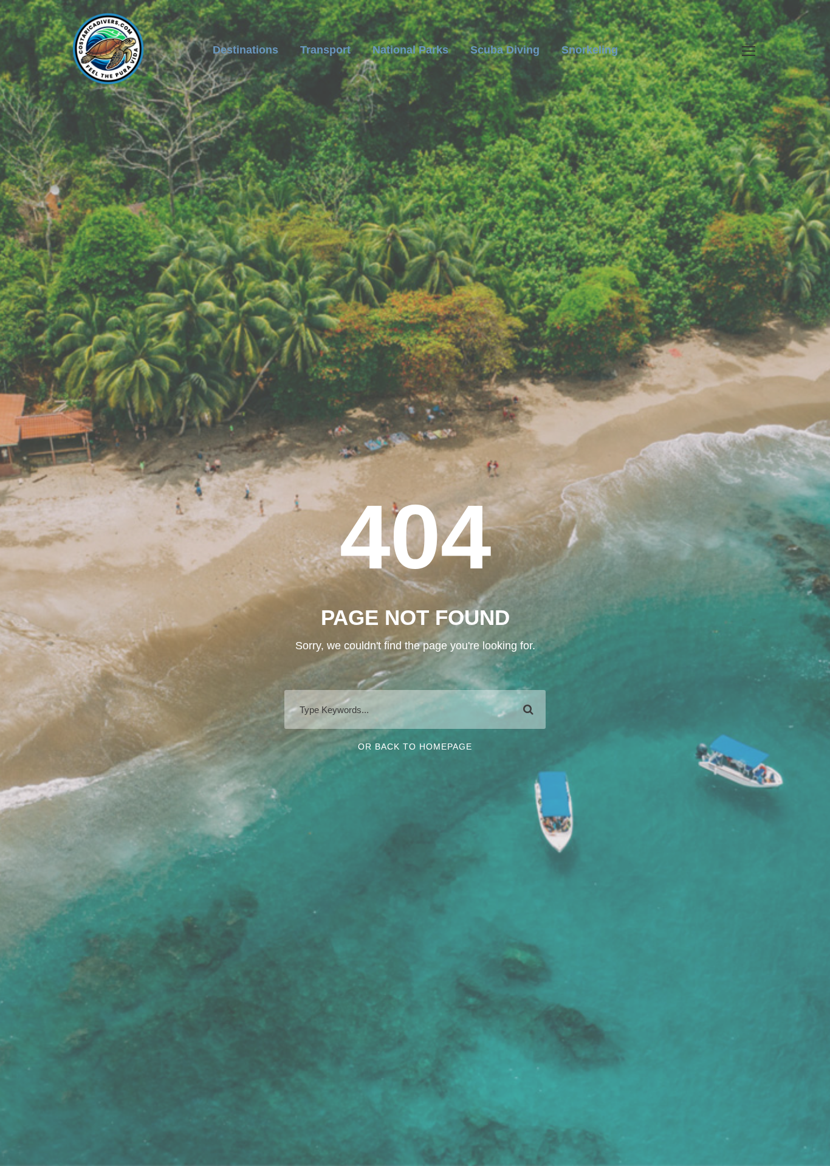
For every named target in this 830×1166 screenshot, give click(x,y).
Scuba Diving (505, 50)
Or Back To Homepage (415, 746)
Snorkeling (589, 50)
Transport (325, 50)
